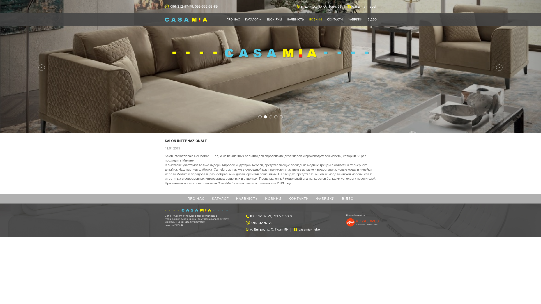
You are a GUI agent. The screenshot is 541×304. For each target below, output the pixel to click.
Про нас (233, 19)
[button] (40, 66)
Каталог (252, 19)
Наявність (295, 19)
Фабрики (355, 19)
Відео (372, 19)
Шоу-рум (274, 19)
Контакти (335, 19)
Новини (315, 19)
